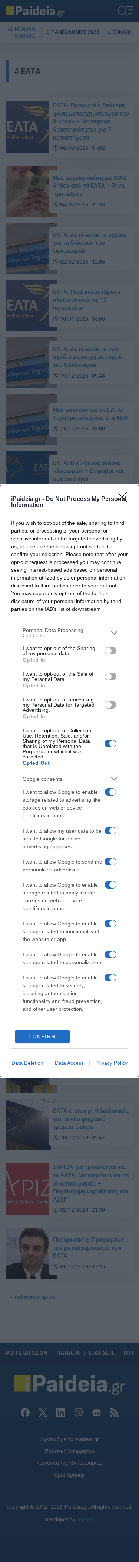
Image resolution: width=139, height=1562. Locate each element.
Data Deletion (27, 1063)
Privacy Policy (111, 1063)
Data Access (69, 1063)
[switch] (110, 650)
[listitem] (69, 633)
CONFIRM (42, 1036)
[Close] (125, 499)
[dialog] (69, 781)
